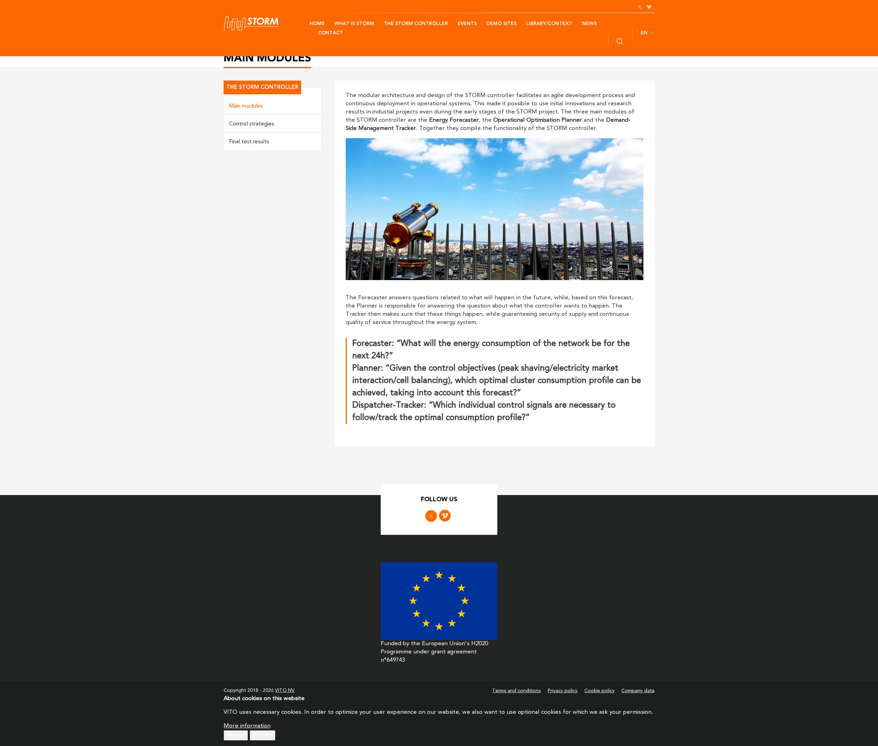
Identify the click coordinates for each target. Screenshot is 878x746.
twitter (639, 6)
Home (317, 23)
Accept (235, 735)
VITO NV (285, 690)
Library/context (549, 23)
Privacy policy (563, 690)
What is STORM (354, 23)
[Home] (267, 24)
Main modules (246, 106)
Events (467, 23)
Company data (637, 690)
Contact (330, 33)
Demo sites (501, 23)
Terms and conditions (516, 690)
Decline (262, 735)
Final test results (249, 142)
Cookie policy (599, 690)
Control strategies (251, 124)
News (589, 23)
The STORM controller (416, 23)
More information (247, 726)
